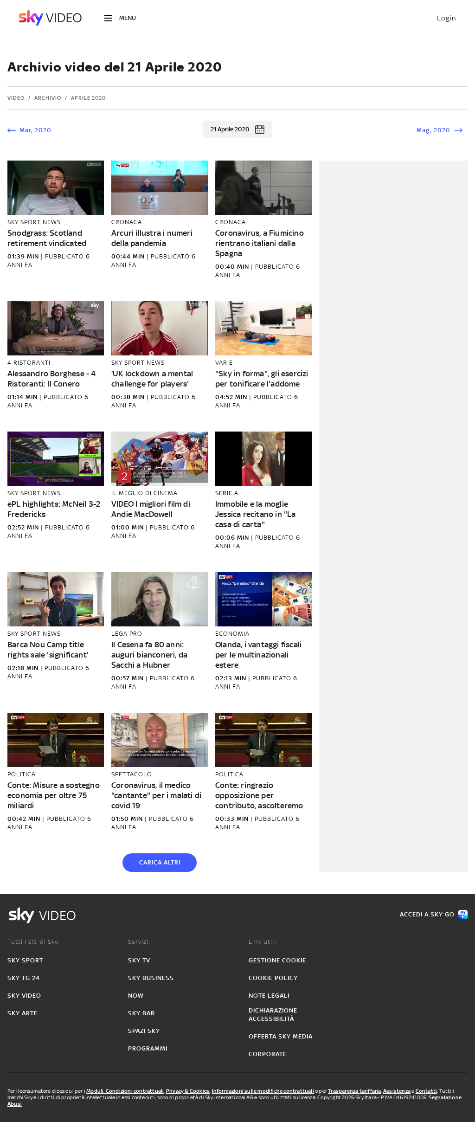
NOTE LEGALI (269, 995)
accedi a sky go (427, 914)
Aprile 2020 (88, 98)
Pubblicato (65, 256)
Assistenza (397, 1091)
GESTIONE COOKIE (277, 960)
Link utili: (263, 941)
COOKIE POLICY (273, 977)
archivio (47, 98)
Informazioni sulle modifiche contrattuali (263, 1091)
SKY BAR (141, 1013)
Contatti (426, 1091)
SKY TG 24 (23, 977)
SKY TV (139, 960)
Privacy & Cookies (188, 1091)
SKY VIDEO (24, 995)
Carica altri (159, 862)
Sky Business (151, 977)
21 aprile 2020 (230, 129)
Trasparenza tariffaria (354, 1091)
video (16, 98)
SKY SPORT (25, 960)
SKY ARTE (22, 1013)
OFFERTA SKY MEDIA (281, 1036)
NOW (136, 995)
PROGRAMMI (147, 1048)
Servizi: (139, 941)
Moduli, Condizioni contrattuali (125, 1091)
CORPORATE (268, 1054)
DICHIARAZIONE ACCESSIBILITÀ (273, 1014)
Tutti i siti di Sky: (33, 941)
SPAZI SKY (144, 1030)
